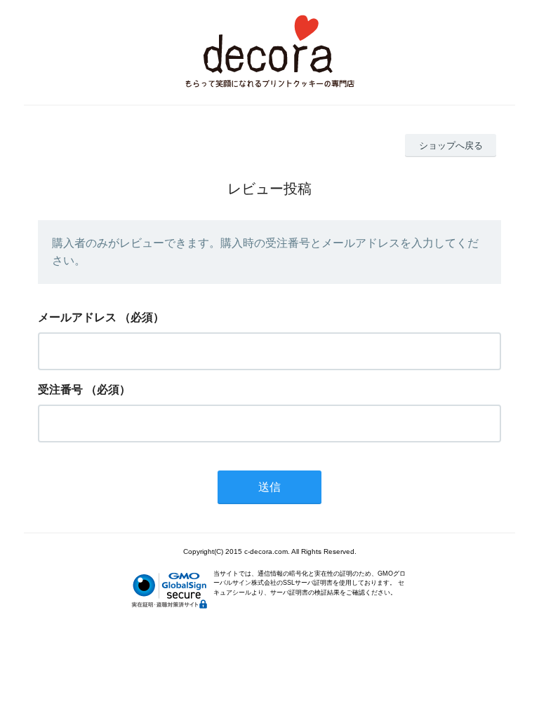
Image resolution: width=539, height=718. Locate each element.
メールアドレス (77, 317)
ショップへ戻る (451, 145)
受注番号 (60, 389)
